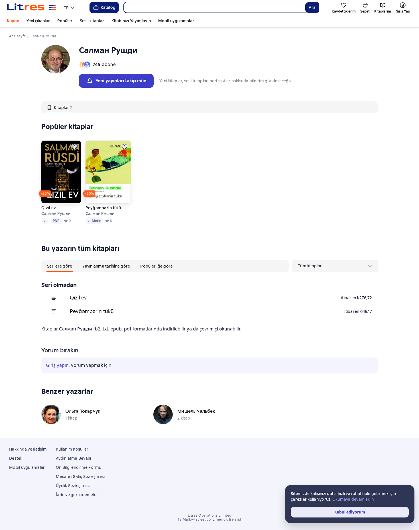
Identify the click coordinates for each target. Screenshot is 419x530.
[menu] (69, 7)
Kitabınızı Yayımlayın (131, 20)
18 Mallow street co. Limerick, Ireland (209, 519)
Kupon (13, 20)
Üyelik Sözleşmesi (73, 485)
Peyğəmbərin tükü (103, 207)
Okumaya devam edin (353, 499)
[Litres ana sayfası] (31, 7)
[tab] (60, 107)
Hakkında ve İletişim (28, 449)
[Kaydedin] (75, 147)
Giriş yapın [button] (57, 365)
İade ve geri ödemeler (77, 494)
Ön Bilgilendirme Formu (78, 467)
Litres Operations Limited (209, 515)
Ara (312, 7)
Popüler (64, 20)
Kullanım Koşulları (73, 449)
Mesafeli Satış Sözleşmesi (80, 476)
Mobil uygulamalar (176, 20)
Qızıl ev (48, 207)
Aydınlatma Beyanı (73, 458)
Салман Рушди (55, 213)
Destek (16, 458)
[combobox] (214, 7)
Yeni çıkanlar (38, 20)
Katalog (108, 7)
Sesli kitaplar (92, 20)
